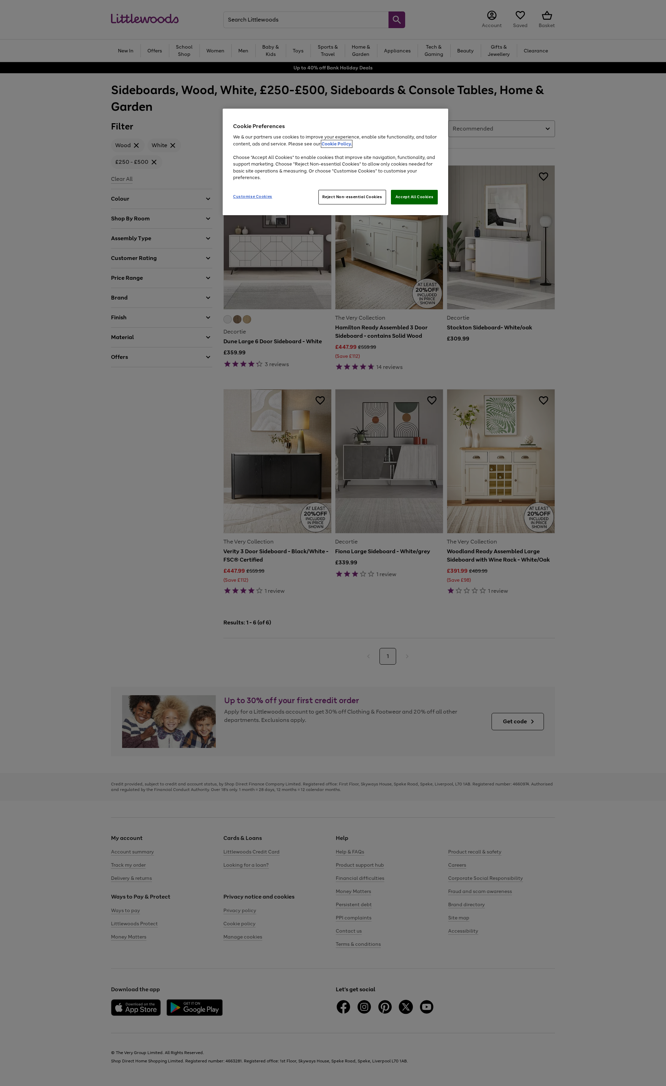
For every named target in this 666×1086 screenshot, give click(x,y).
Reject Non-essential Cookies (352, 197)
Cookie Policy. (337, 144)
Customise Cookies (252, 196)
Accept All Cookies (414, 197)
